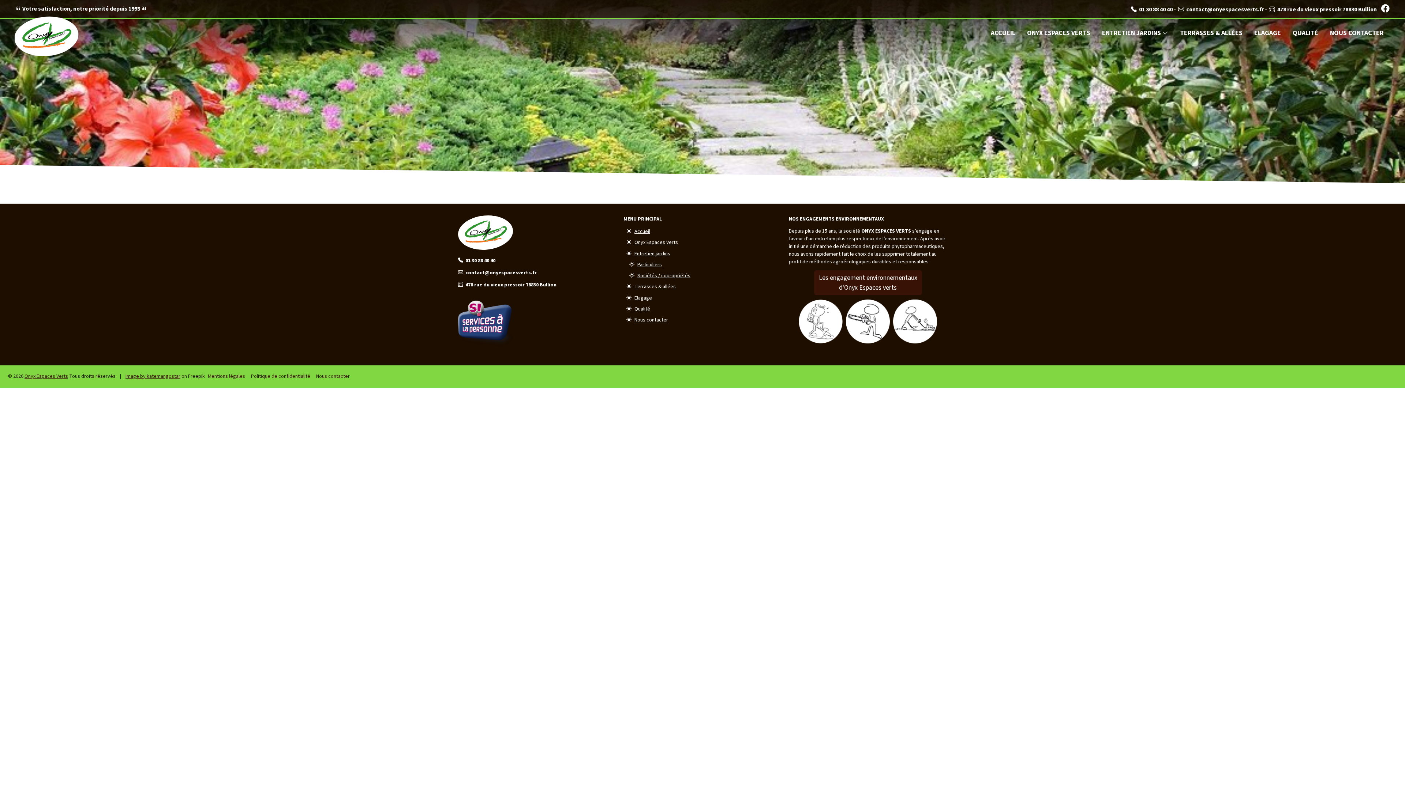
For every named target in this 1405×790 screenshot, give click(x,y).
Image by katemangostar (152, 376)
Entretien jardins (1132, 33)
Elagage (1267, 33)
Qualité (1305, 33)
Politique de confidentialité (280, 376)
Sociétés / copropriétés (663, 275)
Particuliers (649, 264)
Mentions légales (226, 376)
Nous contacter (1357, 33)
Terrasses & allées (1211, 33)
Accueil (1003, 33)
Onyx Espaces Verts (1058, 33)
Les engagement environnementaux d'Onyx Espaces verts (868, 282)
